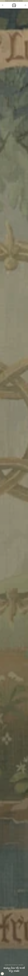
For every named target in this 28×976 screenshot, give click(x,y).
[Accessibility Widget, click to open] (2, 973)
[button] (2, 5)
